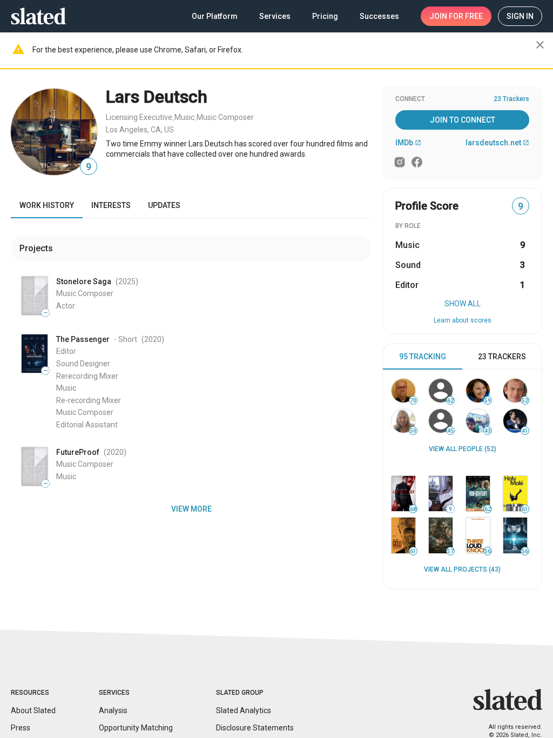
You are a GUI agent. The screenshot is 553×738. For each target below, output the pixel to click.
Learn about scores (462, 320)
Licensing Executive (139, 117)
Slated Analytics (243, 710)
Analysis (113, 710)
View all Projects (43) (462, 569)
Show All (462, 303)
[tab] (422, 357)
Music (184, 117)
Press (20, 727)
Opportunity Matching (136, 727)
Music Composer (225, 117)
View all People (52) (462, 449)
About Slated (33, 710)
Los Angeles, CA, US (140, 129)
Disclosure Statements (255, 727)
